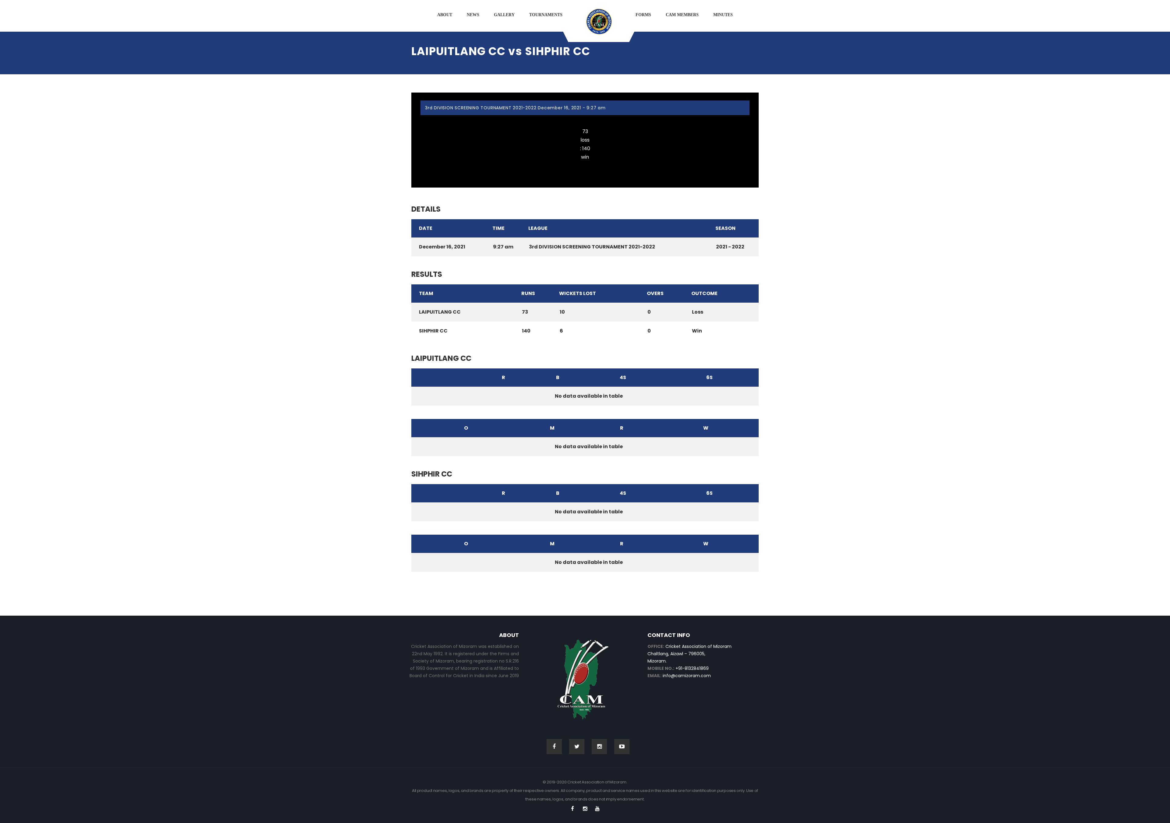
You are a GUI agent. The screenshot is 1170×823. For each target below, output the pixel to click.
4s (623, 377)
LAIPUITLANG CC (585, 119)
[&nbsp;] (442, 377)
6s (709, 377)
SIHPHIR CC (585, 166)
